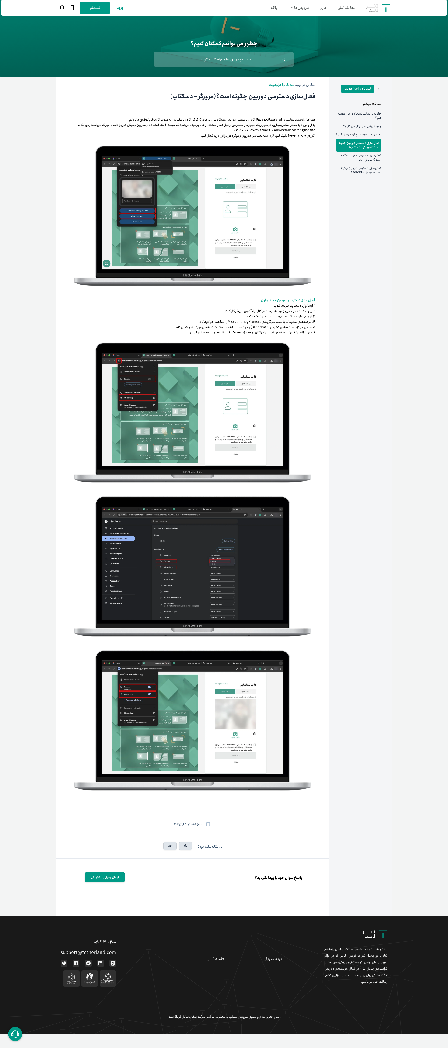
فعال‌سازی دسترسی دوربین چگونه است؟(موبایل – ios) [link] (360, 157)
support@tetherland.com (88, 952)
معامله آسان (346, 8)
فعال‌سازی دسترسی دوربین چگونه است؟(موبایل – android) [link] (360, 170)
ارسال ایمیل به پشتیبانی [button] (105, 877)
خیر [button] (170, 845)
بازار (323, 8)
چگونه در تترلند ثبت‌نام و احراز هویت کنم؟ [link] (359, 115)
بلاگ (274, 8)
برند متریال (272, 959)
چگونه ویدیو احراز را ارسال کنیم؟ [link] (362, 126)
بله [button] (185, 845)
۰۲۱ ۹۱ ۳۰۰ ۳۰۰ (105, 942)
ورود (120, 8)
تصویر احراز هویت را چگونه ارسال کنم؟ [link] (358, 134)
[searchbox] (224, 59)
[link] (361, 88)
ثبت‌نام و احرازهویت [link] (281, 84)
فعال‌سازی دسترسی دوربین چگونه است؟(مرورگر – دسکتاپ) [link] (359, 145)
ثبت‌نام (95, 8)
